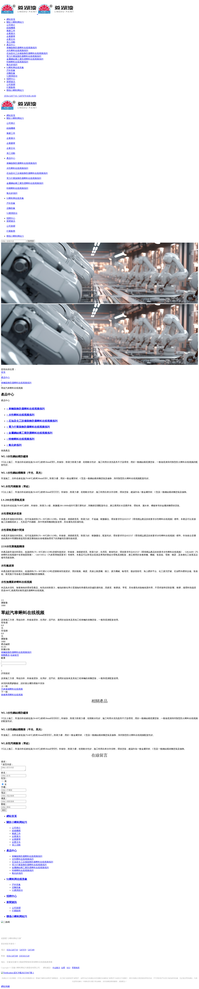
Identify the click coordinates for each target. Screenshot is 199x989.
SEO (68, 968)
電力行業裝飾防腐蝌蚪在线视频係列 (23, 56)
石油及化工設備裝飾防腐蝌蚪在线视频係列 (27, 53)
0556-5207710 (12, 950)
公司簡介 (10, 25)
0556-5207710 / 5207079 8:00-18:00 (20, 96)
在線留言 (14, 655)
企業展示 (10, 33)
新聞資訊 (10, 82)
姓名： (4, 773)
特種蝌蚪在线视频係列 (17, 62)
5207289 (31, 950)
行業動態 (10, 87)
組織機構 (10, 28)
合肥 (63, 968)
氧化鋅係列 (11, 65)
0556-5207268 (12, 956)
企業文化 (10, 39)
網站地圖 (5, 986)
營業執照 (75, 968)
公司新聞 (10, 84)
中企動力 (56, 968)
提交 (4, 810)
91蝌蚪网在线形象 (15, 67)
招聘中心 (10, 79)
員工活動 (10, 42)
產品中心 (10, 45)
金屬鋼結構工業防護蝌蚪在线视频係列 (24, 59)
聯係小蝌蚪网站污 (15, 90)
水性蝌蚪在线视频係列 (17, 50)
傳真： (4, 798)
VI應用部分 (11, 76)
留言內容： (7, 764)
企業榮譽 (10, 36)
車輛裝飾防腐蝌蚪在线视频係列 (21, 47)
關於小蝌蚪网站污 (15, 22)
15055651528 (24, 956)
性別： (4, 778)
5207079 (22, 950)
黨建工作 (10, 30)
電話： (4, 793)
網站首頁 (10, 19)
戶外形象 (10, 70)
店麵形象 (10, 73)
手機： (4, 787)
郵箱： (4, 804)
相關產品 (5, 655)
